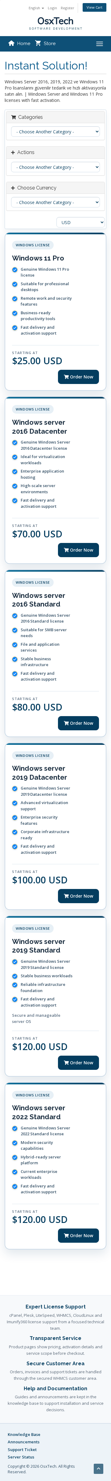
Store (50, 43)
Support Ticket (22, 1449)
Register (67, 8)
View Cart (94, 7)
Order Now (81, 377)
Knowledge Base (24, 1434)
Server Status (21, 1457)
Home (23, 43)
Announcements (23, 1442)
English (35, 8)
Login (52, 8)
